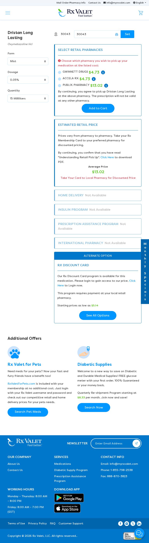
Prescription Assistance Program (70, 479)
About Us (14, 464)
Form (11, 53)
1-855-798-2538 (122, 470)
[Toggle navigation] (8, 13)
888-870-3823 (117, 476)
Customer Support (71, 523)
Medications (62, 464)
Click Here (107, 157)
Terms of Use (16, 523)
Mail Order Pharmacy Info (70, 2)
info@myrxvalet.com (118, 2)
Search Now (94, 407)
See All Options (97, 315)
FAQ (52, 523)
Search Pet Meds (28, 412)
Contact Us (94, 2)
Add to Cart (98, 108)
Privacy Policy (37, 523)
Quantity (14, 90)
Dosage (13, 72)
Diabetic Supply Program (71, 470)
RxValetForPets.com (21, 383)
